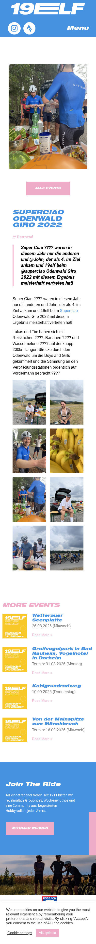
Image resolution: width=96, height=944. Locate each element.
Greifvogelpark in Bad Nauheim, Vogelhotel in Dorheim (62, 654)
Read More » (42, 635)
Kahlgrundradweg (56, 686)
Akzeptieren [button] (47, 933)
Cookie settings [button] (19, 933)
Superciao (69, 311)
